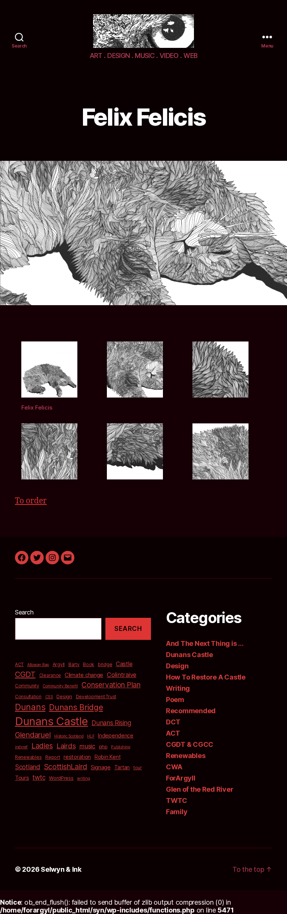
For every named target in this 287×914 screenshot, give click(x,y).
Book (88, 664)
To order (31, 501)
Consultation (28, 696)
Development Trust (96, 696)
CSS (49, 696)
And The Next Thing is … (205, 643)
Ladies (42, 746)
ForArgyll (180, 778)
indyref (21, 747)
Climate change (84, 675)
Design (64, 696)
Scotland (27, 767)
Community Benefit (60, 686)
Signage (101, 767)
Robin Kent (107, 757)
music (87, 746)
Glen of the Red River (199, 789)
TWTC (176, 800)
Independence (115, 735)
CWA (174, 767)
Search (24, 612)
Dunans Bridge (76, 707)
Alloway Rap (38, 664)
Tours (22, 778)
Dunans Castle (51, 721)
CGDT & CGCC (189, 744)
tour (137, 767)
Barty (74, 664)
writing (83, 778)
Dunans (30, 707)
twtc (39, 777)
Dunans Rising (111, 723)
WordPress (61, 778)
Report (52, 757)
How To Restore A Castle (206, 677)
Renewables (28, 757)
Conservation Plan (110, 685)
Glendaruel (32, 734)
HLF (90, 736)
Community (27, 685)
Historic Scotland (68, 736)
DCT (173, 722)
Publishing (120, 747)
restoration (77, 757)
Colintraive (121, 674)
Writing (178, 688)
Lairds (65, 746)
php (103, 746)
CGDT (25, 674)
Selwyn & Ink (61, 869)
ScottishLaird (65, 766)
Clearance (50, 675)
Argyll (59, 664)
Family (176, 812)
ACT (19, 664)
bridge (105, 664)
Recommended (191, 711)
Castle (124, 664)
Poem (175, 699)
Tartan (122, 767)
